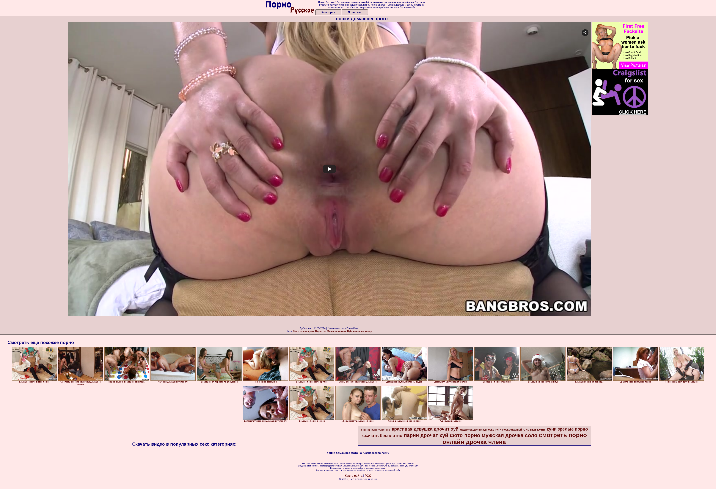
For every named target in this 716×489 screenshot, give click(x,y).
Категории (328, 12)
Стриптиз (320, 331)
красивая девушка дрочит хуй (425, 428)
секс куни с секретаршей (505, 429)
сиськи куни (534, 429)
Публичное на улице (359, 331)
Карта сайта (353, 475)
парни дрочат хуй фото (433, 435)
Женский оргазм (336, 331)
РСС (368, 475)
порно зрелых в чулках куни (375, 430)
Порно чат (354, 12)
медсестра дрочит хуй (473, 429)
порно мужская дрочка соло (500, 435)
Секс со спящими (303, 331)
